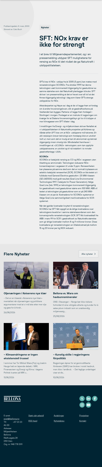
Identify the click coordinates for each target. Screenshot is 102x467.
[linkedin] (88, 398)
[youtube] (88, 405)
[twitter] (82, 398)
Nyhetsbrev (59, 421)
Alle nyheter (87, 254)
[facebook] (94, 398)
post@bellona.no (11, 419)
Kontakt (82, 421)
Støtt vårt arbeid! (36, 415)
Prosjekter (84, 415)
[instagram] (82, 405)
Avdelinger (59, 415)
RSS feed (32, 421)
